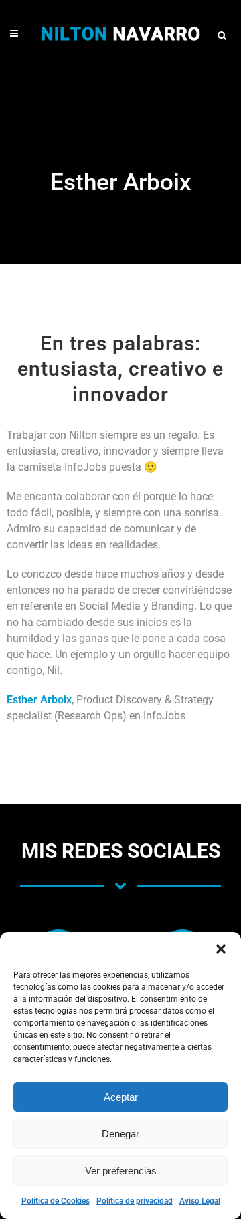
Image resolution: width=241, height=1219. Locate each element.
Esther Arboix (39, 699)
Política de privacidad (134, 1201)
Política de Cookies (55, 1201)
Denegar (120, 1133)
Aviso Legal (199, 1201)
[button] (221, 949)
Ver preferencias (121, 1170)
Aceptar (121, 1097)
